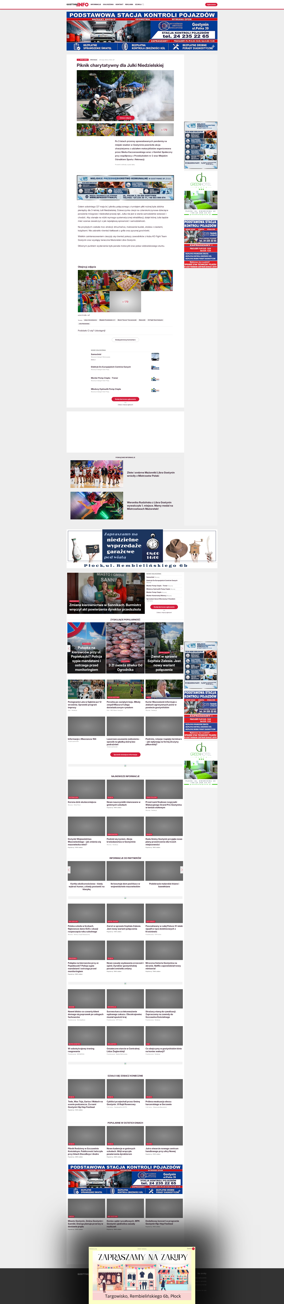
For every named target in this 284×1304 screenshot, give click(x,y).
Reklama (129, 4)
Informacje (96, 4)
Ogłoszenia (108, 4)
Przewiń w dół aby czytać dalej (125, 164)
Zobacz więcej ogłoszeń (125, 405)
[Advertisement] (93, 154)
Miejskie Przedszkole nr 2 (107, 320)
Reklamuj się (72, 49)
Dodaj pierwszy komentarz (125, 340)
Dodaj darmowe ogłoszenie (125, 399)
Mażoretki (142, 320)
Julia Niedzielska (84, 323)
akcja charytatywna (90, 320)
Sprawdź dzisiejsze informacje (125, 755)
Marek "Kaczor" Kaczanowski (127, 320)
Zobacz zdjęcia (125, 118)
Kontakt (119, 4)
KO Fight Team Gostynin (155, 320)
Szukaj (138, 4)
